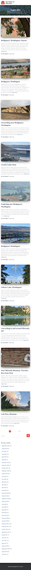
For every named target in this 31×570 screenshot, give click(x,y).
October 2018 (5, 496)
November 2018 (5, 493)
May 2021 (4, 482)
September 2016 (5, 548)
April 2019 (4, 490)
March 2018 (4, 515)
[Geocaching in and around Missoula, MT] (15, 315)
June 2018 (4, 507)
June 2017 (4, 540)
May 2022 (4, 456)
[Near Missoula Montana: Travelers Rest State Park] (15, 357)
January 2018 (5, 521)
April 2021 (4, 484)
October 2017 (5, 529)
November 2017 (5, 526)
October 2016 (5, 546)
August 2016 (5, 551)
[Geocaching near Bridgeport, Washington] (15, 109)
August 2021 (5, 473)
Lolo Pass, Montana (9, 414)
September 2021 (5, 470)
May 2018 (4, 509)
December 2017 (5, 523)
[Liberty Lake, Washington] (15, 274)
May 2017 (4, 543)
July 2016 (4, 554)
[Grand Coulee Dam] (15, 151)
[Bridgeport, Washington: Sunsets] (15, 27)
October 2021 (5, 468)
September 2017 (5, 532)
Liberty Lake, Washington (11, 287)
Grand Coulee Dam (8, 165)
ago (11, 53)
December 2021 (5, 462)
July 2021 (4, 476)
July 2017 (4, 537)
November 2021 (5, 465)
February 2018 (5, 518)
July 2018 (4, 504)
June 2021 (4, 479)
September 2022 (5, 445)
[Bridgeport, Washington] (15, 68)
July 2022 (4, 451)
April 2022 (4, 459)
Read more (4, 51)
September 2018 (5, 498)
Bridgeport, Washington (10, 82)
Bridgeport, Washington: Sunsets (14, 40)
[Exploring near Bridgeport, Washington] (15, 191)
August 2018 (5, 501)
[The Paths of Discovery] (8, 2)
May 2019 (4, 487)
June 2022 (4, 454)
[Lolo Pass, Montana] (15, 401)
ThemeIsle (20, 566)
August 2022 (5, 448)
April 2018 (4, 512)
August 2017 (5, 534)
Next (19, 431)
